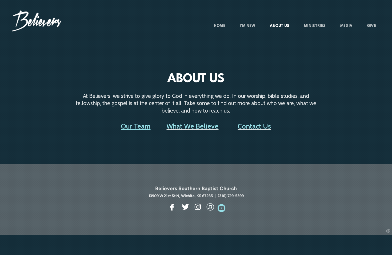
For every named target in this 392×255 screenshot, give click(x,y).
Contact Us (254, 126)
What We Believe (192, 126)
